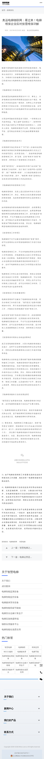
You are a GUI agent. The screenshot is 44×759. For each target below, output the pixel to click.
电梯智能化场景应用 (11, 629)
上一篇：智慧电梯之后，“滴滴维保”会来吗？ (26, 548)
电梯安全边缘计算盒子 (12, 613)
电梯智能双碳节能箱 (11, 608)
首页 (4, 10)
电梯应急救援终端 (10, 618)
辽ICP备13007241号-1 (21, 753)
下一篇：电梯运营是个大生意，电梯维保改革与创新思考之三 (26, 557)
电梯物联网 (13, 542)
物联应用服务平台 (10, 624)
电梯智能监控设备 (10, 597)
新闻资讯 (10, 10)
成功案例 (6, 586)
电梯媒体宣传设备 (10, 602)
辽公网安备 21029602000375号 (23, 756)
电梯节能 (35, 652)
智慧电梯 (22, 542)
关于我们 (6, 580)
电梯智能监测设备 (10, 591)
